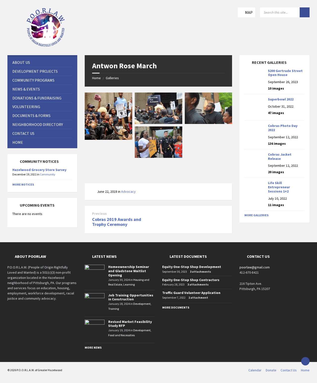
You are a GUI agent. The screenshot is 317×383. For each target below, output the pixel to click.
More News (93, 347)
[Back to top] (305, 361)
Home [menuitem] (305, 370)
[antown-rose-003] (208, 122)
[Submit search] (305, 12)
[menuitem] (42, 62)
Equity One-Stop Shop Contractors (190, 280)
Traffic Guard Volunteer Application (191, 292)
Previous (99, 214)
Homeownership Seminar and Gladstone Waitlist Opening (128, 270)
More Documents (175, 307)
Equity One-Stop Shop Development (191, 266)
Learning (129, 284)
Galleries (112, 78)
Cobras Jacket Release (279, 156)
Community (47, 174)
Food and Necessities (121, 335)
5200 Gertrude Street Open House (285, 73)
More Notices (23, 184)
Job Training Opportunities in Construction (130, 297)
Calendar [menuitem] (255, 370)
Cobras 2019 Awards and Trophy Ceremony (116, 221)
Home (96, 78)
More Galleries (256, 215)
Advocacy (128, 191)
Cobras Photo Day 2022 (282, 127)
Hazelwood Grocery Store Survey (39, 170)
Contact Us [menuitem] (289, 370)
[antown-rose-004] (158, 156)
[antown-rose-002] (158, 122)
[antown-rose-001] (108, 138)
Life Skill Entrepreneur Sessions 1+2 (279, 187)
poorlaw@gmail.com (254, 267)
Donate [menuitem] (271, 370)
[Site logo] (46, 45)
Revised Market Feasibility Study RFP (130, 323)
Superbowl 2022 (280, 99)
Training (113, 309)
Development (142, 304)
